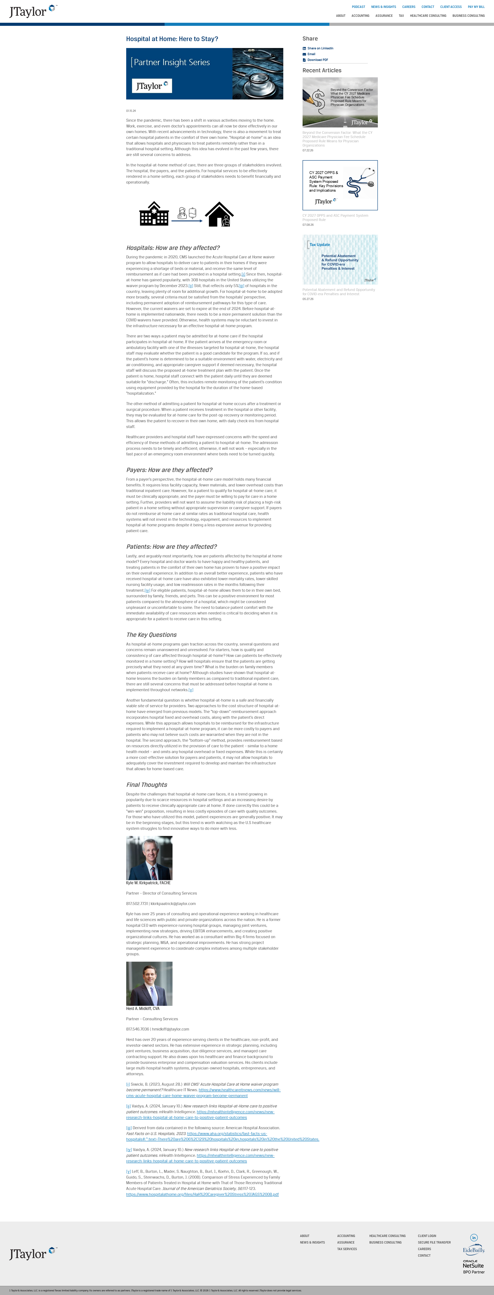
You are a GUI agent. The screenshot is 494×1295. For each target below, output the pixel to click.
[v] (191, 690)
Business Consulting (469, 16)
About (340, 16)
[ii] (191, 286)
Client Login (427, 1236)
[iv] (147, 590)
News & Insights (383, 7)
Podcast (358, 7)
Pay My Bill (476, 7)
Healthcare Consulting (428, 16)
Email (311, 54)
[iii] (241, 286)
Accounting (360, 16)
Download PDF (318, 60)
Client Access (451, 7)
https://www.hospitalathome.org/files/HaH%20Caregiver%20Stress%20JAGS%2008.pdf (202, 1194)
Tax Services (347, 1249)
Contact (428, 7)
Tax (401, 16)
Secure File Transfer (434, 1242)
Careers (408, 7)
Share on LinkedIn (320, 48)
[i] (243, 274)
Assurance (384, 16)
